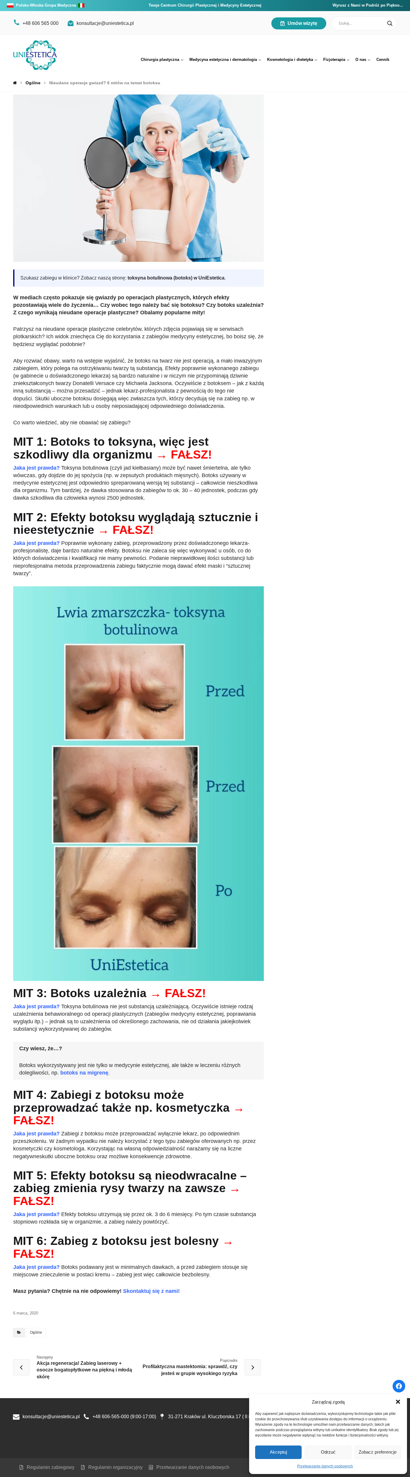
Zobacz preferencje (377, 1452)
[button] (398, 1402)
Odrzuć (328, 1452)
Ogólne (36, 1332)
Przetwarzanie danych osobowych (325, 1466)
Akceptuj (278, 1452)
